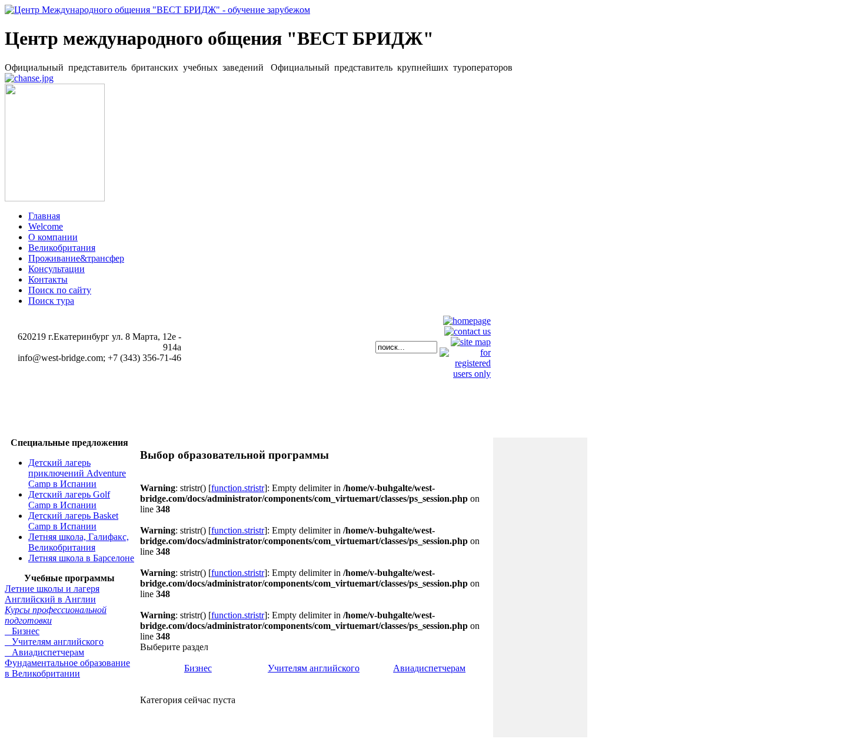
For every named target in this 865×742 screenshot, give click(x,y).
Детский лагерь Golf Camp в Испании (69, 499)
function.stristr (237, 488)
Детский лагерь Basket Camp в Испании (73, 521)
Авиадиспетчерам (44, 652)
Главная (44, 216)
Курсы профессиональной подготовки (56, 615)
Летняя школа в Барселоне (81, 558)
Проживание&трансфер (76, 258)
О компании (53, 237)
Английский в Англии (50, 599)
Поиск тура (51, 301)
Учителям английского (54, 642)
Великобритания (61, 248)
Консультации (56, 269)
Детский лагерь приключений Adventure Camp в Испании (77, 473)
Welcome (45, 226)
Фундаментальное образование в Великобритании (67, 668)
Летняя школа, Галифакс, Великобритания (78, 542)
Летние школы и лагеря (52, 589)
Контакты (48, 279)
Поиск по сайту (59, 290)
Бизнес (22, 631)
